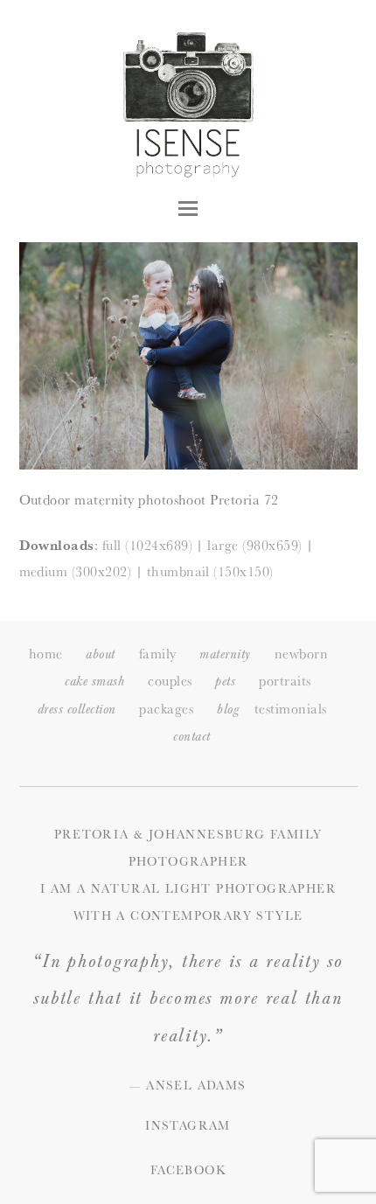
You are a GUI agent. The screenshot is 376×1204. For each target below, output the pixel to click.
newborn (301, 653)
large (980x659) (254, 545)
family (158, 653)
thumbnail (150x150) (210, 571)
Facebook (188, 1170)
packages (166, 708)
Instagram (188, 1125)
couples (169, 681)
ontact (191, 736)
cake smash (94, 681)
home (46, 653)
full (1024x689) (147, 545)
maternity (224, 654)
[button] (188, 208)
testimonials (290, 708)
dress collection (77, 709)
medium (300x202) (75, 571)
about (100, 654)
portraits (284, 681)
